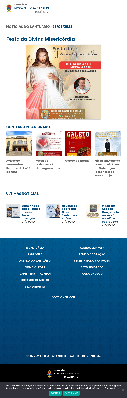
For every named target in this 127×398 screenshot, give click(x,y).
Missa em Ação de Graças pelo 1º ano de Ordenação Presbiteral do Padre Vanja (108, 168)
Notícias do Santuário (28, 26)
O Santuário (35, 247)
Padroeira (35, 254)
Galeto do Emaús (77, 161)
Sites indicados (92, 267)
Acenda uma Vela (92, 247)
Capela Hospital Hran (35, 273)
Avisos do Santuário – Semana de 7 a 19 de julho (18, 166)
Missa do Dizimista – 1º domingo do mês (48, 164)
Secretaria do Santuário (92, 260)
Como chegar (35, 267)
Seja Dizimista (35, 286)
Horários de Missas (35, 280)
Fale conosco (92, 273)
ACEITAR (55, 393)
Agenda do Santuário (35, 260)
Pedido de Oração (92, 254)
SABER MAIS (71, 393)
